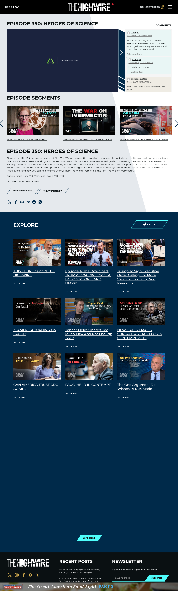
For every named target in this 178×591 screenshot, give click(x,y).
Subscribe (156, 578)
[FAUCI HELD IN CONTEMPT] (89, 366)
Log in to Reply (135, 54)
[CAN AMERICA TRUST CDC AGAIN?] (37, 366)
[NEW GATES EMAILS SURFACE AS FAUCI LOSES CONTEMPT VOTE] (141, 311)
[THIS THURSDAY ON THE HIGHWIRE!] (37, 252)
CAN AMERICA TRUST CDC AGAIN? (35, 387)
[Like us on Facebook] (24, 575)
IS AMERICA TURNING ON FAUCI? (34, 332)
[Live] (89, 7)
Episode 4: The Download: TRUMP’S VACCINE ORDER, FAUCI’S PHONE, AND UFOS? (88, 277)
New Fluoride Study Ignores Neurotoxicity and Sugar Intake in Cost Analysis (79, 571)
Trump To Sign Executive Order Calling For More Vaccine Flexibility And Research (138, 277)
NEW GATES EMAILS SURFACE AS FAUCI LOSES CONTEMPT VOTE (139, 334)
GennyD (135, 33)
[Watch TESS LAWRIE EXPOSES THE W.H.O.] (33, 120)
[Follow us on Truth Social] (37, 575)
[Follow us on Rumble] (31, 575)
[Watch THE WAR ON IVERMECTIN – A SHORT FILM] (89, 120)
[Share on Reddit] (34, 202)
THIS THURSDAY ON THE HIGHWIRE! (34, 273)
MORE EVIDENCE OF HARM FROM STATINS (144, 140)
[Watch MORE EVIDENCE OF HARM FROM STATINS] (146, 120)
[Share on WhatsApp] (40, 202)
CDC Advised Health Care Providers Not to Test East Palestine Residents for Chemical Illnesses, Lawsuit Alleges (80, 581)
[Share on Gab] (22, 202)
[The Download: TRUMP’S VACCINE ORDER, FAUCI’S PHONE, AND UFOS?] (89, 252)
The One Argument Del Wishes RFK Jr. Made (137, 387)
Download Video (22, 191)
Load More (89, 538)
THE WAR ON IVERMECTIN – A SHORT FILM (87, 140)
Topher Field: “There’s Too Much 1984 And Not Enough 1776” (88, 334)
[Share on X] (10, 202)
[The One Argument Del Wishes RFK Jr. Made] (141, 366)
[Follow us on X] (10, 575)
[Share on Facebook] (16, 202)
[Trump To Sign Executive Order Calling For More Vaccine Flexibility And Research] (141, 252)
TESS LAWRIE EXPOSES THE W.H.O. (27, 140)
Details (21, 284)
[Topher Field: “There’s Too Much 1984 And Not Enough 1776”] (89, 311)
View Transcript (53, 191)
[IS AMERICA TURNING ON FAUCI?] (37, 311)
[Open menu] (170, 7)
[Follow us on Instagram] (17, 575)
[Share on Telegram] (28, 202)
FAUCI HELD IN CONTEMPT (88, 385)
